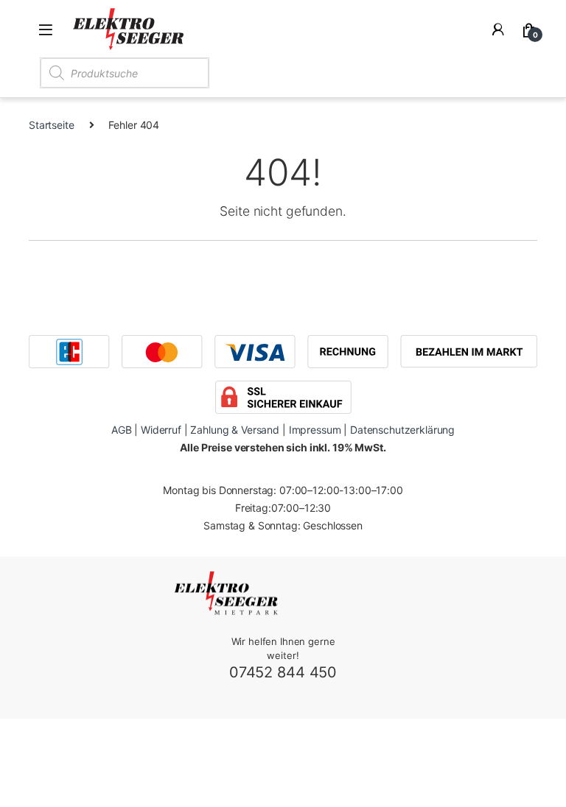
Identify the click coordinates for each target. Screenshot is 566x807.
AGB (121, 429)
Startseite (51, 125)
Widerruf (161, 429)
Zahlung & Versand (234, 429)
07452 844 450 (283, 672)
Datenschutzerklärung (402, 429)
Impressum (315, 429)
